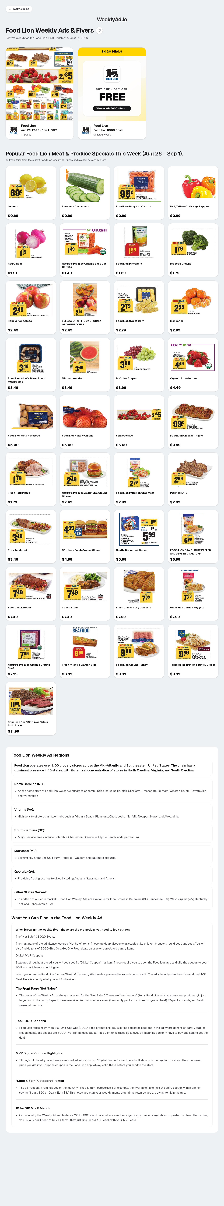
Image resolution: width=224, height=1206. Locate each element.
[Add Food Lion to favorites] (99, 30)
